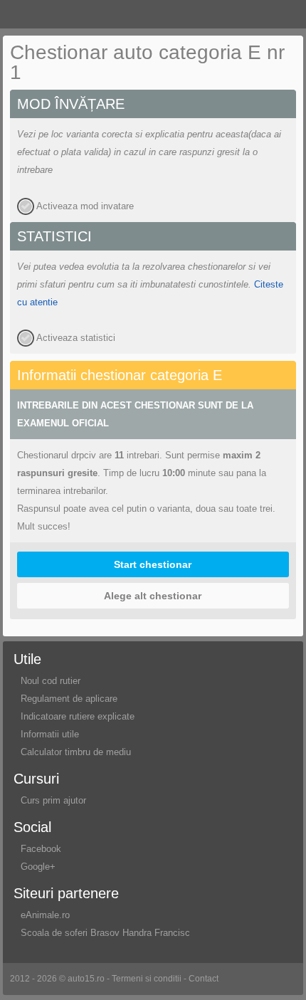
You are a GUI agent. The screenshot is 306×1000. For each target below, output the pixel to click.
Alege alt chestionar (152, 595)
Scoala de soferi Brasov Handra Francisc (105, 932)
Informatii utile (50, 734)
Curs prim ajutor (53, 800)
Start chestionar (152, 564)
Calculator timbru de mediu (76, 752)
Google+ (38, 866)
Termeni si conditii (146, 979)
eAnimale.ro (45, 915)
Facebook (41, 848)
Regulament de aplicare (69, 698)
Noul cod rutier (50, 680)
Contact (203, 979)
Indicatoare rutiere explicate (77, 716)
